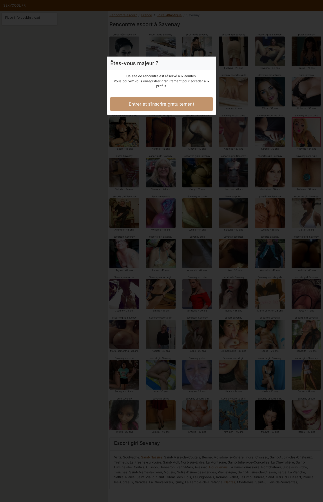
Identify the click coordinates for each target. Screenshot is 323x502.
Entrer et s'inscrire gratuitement (161, 104)
